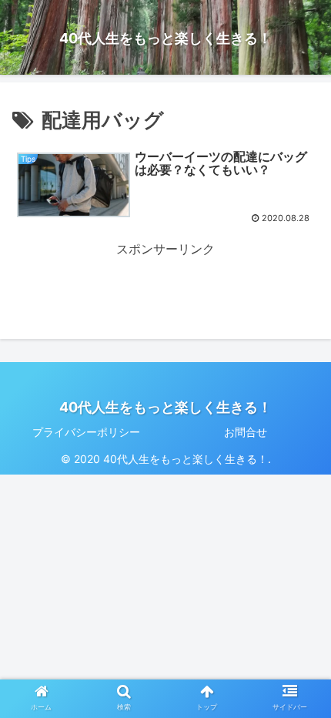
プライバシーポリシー (86, 431)
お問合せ (245, 431)
